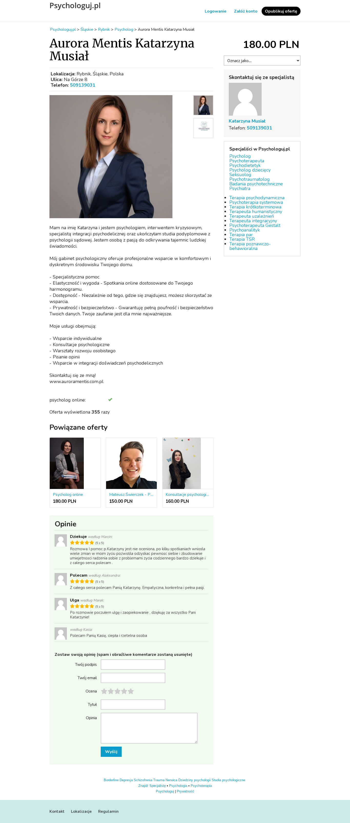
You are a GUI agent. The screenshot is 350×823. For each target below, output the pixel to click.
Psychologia (178, 786)
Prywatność (185, 791)
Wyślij (111, 752)
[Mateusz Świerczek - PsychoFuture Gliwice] (131, 463)
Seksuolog (240, 175)
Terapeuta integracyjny (253, 221)
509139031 (82, 85)
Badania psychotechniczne (256, 184)
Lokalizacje (81, 811)
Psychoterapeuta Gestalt (254, 225)
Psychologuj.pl (75, 5)
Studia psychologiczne (228, 780)
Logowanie (216, 11)
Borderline (111, 780)
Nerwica (171, 780)
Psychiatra (239, 188)
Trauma (158, 780)
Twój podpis (86, 664)
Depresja (126, 780)
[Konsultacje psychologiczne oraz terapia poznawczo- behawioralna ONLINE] (187, 463)
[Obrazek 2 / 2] (203, 139)
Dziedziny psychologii (194, 780)
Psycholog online (68, 494)
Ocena (91, 691)
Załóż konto (246, 11)
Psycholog (240, 156)
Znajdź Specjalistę (152, 786)
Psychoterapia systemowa (256, 202)
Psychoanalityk (244, 230)
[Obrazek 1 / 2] (119, 156)
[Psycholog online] (75, 463)
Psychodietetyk (245, 165)
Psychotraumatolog (249, 179)
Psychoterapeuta (246, 161)
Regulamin (108, 811)
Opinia (91, 717)
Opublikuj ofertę (281, 11)
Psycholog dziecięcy (250, 170)
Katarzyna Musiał (247, 121)
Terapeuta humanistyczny (255, 211)
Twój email (87, 677)
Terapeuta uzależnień (251, 216)
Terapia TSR (242, 239)
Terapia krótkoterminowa (255, 207)
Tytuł (92, 704)
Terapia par (241, 235)
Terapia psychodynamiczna (256, 198)
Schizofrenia (143, 780)
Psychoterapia (201, 786)
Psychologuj (165, 791)
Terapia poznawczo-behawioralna (250, 246)
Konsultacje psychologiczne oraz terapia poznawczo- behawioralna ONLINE (188, 494)
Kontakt (57, 811)
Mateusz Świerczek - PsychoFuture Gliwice (131, 494)
